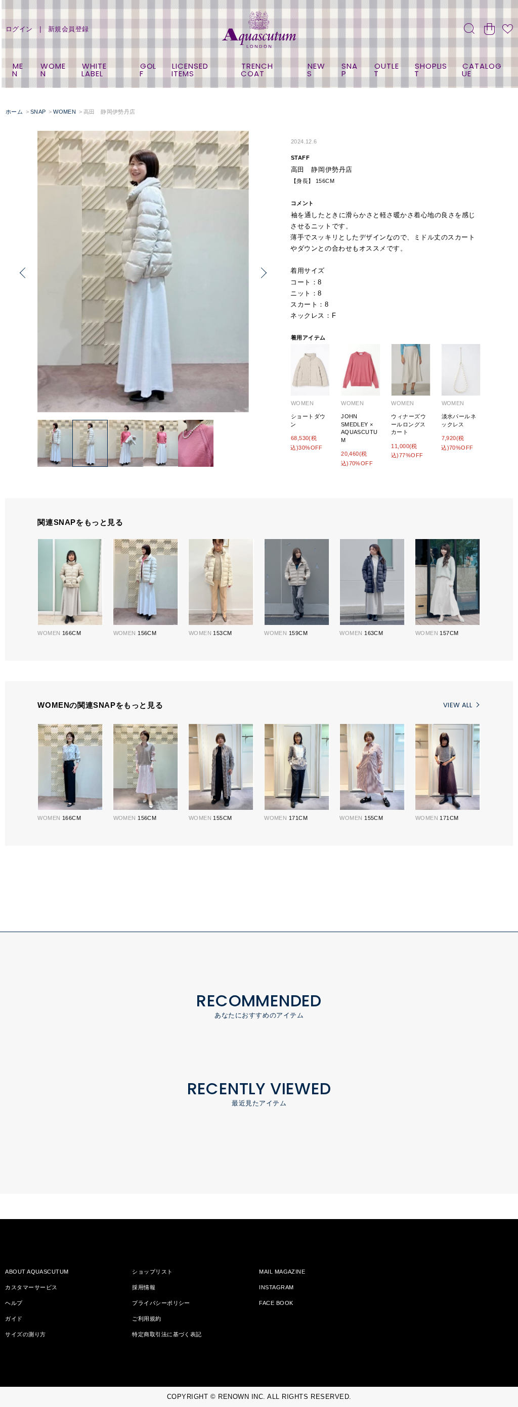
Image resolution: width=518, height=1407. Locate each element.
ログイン (19, 29)
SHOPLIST (430, 70)
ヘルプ (13, 1303)
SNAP (349, 70)
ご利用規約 (146, 1319)
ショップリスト (152, 1272)
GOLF (148, 70)
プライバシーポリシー (161, 1303)
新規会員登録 (68, 29)
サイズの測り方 (25, 1334)
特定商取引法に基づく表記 (166, 1334)
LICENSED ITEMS (189, 70)
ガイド (13, 1319)
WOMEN (53, 70)
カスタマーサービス (31, 1287)
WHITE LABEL (93, 70)
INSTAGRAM (276, 1287)
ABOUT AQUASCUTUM (36, 1272)
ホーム (14, 112)
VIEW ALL (457, 705)
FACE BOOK (276, 1303)
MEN (17, 70)
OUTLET (386, 70)
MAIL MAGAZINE (282, 1272)
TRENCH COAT (257, 70)
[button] (23, 273)
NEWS (316, 70)
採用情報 (143, 1287)
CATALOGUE (481, 70)
